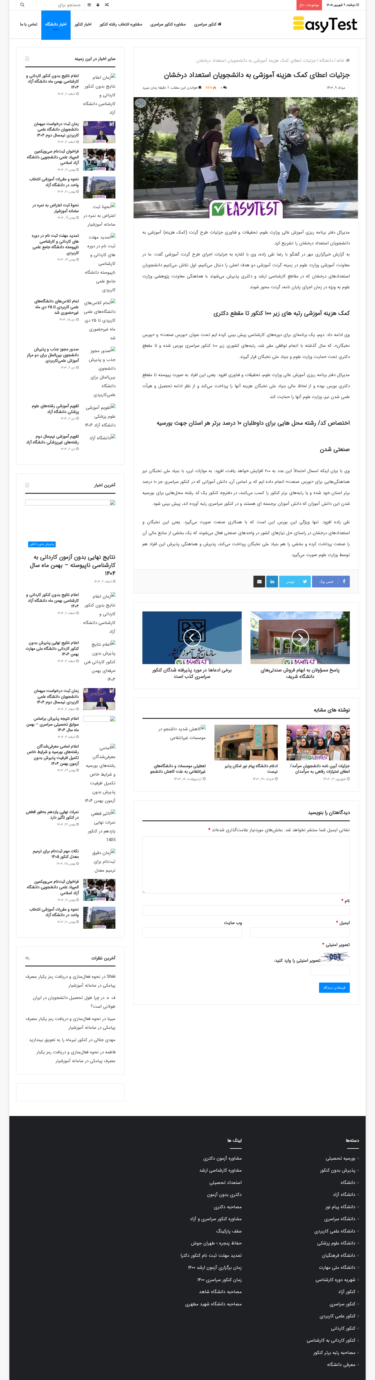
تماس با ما (28, 24)
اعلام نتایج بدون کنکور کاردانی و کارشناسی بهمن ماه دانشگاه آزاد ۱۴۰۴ (52, 81)
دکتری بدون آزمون (224, 1194)
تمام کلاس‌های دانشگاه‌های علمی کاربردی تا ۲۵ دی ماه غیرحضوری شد (56, 307)
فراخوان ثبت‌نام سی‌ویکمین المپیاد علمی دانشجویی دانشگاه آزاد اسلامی (53, 157)
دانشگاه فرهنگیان (338, 1255)
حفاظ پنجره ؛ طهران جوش (216, 1243)
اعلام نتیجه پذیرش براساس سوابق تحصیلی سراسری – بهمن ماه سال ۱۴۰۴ (52, 724)
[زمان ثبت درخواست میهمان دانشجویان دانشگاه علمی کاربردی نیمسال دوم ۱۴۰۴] (99, 132)
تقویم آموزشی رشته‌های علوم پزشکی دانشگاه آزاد (55, 409)
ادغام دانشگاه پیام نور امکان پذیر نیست (251, 769)
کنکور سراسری (206, 24)
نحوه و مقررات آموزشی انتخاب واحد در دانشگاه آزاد (54, 182)
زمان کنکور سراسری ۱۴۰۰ (219, 1279)
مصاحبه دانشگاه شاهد (220, 1291)
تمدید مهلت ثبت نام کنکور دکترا (211, 1255)
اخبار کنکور (83, 24)
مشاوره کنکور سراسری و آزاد (216, 1219)
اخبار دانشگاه (56, 24)
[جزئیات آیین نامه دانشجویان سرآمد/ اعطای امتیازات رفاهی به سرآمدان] (318, 742)
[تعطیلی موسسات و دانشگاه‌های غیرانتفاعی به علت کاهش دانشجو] (174, 742)
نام (345, 900)
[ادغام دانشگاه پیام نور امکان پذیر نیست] (246, 742)
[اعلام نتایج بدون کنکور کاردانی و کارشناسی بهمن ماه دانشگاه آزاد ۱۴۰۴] (99, 95)
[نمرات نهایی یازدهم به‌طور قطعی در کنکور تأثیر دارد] (99, 826)
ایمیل (343, 922)
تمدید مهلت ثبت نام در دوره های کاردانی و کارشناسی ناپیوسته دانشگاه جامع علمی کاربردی (55, 244)
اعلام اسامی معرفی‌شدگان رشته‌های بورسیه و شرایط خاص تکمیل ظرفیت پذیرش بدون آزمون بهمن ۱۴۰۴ (53, 755)
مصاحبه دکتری (228, 1207)
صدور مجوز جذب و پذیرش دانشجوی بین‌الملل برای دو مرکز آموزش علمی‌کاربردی (53, 355)
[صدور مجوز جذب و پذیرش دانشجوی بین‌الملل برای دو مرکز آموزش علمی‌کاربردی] (99, 373)
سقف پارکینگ (229, 1231)
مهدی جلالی (104, 1039)
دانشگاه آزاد (344, 1194)
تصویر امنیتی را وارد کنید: (297, 960)
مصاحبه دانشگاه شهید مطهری (213, 1304)
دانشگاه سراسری (339, 1219)
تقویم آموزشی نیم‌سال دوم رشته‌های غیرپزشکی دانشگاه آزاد (52, 439)
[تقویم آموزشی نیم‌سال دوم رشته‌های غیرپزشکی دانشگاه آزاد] (99, 445)
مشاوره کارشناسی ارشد (220, 1170)
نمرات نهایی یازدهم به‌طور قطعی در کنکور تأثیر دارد (52, 815)
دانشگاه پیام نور (340, 1207)
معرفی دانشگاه (341, 1364)
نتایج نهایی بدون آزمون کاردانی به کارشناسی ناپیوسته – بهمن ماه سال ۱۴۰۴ (72, 565)
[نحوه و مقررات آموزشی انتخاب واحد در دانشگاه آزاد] (99, 187)
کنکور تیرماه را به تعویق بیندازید (58, 1039)
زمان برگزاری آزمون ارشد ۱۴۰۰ (215, 1267)
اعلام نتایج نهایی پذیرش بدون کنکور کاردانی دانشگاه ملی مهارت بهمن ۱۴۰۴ (52, 648)
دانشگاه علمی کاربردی (334, 1231)
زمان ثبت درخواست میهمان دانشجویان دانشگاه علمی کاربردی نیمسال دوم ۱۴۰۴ (56, 129)
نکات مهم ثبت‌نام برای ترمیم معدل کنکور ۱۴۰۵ (56, 854)
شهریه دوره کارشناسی (335, 1279)
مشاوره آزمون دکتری (222, 1158)
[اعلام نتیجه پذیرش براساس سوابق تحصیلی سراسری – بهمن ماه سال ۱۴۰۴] (99, 727)
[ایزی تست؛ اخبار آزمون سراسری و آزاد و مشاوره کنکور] (325, 24)
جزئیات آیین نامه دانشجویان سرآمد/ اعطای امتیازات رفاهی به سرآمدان (320, 769)
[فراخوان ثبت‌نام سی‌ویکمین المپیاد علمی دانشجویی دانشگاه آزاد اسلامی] (99, 160)
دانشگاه (326, 60)
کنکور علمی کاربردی (337, 1316)
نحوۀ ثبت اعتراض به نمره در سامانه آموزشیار (56, 208)
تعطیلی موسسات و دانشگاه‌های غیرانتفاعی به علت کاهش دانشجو (178, 769)
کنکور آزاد (346, 1291)
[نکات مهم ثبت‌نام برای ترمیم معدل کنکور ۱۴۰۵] (99, 861)
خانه (341, 60)
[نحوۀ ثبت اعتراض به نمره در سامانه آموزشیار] (99, 216)
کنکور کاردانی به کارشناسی (331, 1340)
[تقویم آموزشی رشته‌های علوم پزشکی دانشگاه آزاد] (99, 416)
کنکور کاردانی (343, 1328)
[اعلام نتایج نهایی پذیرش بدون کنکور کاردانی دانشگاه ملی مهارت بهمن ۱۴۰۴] (99, 662)
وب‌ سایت (233, 922)
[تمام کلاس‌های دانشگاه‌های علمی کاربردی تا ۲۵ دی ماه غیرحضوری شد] (99, 320)
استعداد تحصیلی (225, 1182)
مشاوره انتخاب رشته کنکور (121, 24)
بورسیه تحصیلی (340, 1158)
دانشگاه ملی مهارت (337, 1267)
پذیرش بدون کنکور (337, 1170)
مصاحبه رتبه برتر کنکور (334, 1352)
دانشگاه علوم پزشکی (336, 1243)
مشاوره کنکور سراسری (168, 24)
